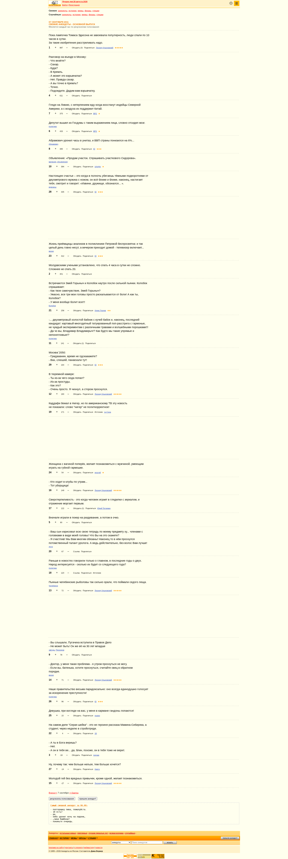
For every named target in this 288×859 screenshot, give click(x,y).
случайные (130, 833)
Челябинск (53, 586)
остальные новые (68, 833)
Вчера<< (53, 793)
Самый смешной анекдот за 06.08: (69, 805)
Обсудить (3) (77, 48)
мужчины (52, 187)
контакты (69, 848)
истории (72, 10)
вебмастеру (89, 848)
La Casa (107, 412)
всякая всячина (116, 833)
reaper (97, 716)
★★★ (99, 149)
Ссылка (76, 552)
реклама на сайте (56, 848)
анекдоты (62, 10)
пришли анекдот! (230, 838)
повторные (82, 833)
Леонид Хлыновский (104, 48)
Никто (97, 769)
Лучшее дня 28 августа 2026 (74, 2)
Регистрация (74, 5)
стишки (95, 10)
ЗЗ (96, 733)
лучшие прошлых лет (98, 833)
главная (53, 838)
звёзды (52, 650)
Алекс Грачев (100, 311)
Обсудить (76, 96)
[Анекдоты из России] (55, 3)
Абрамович (53, 144)
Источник (99, 412)
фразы (88, 10)
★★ (109, 311)
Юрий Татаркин (104, 508)
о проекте (78, 848)
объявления (62, 162)
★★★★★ (119, 48)
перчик (96, 755)
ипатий (98, 473)
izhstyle (98, 167)
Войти (65, 5)
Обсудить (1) (78, 343)
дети (51, 547)
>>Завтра (73, 793)
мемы (80, 10)
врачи (51, 251)
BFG (95, 114)
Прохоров (60, 650)
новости (99, 848)
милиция (52, 162)
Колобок (52, 306)
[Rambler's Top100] (130, 856)
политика (53, 126)
